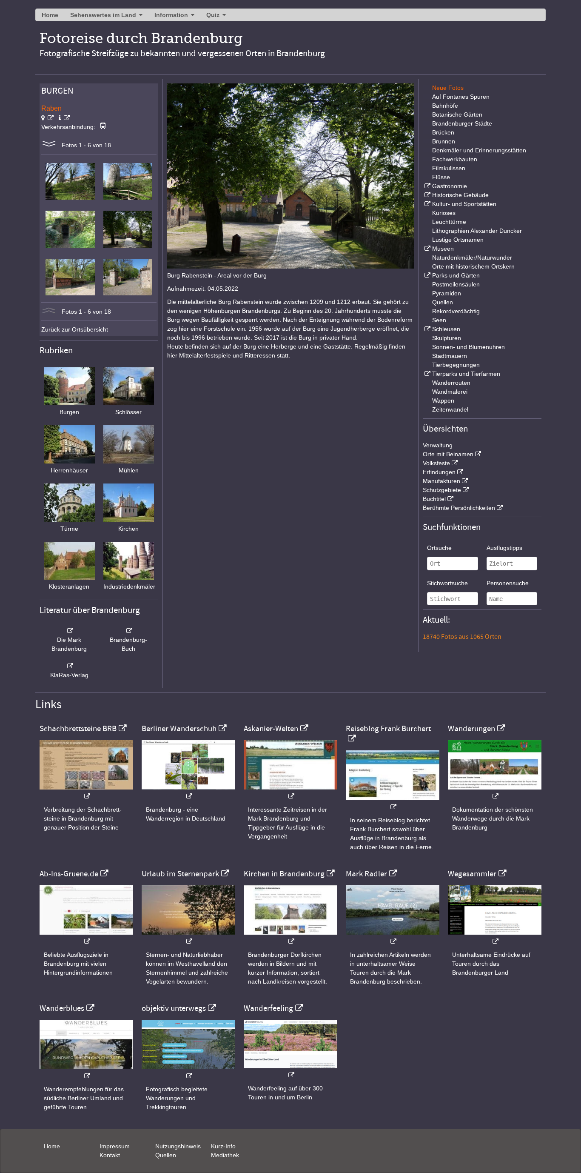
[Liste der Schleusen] (426, 329)
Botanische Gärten (457, 114)
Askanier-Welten (271, 729)
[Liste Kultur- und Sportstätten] (426, 203)
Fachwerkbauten (454, 159)
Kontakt (110, 1155)
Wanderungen (471, 729)
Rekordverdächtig (456, 311)
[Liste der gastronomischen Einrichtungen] (426, 186)
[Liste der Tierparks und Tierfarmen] (426, 373)
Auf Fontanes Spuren (461, 96)
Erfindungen (439, 472)
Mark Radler (366, 874)
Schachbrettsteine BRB (78, 729)
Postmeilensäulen (456, 284)
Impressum (115, 1146)
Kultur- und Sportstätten (464, 203)
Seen (439, 320)
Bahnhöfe (445, 105)
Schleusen (446, 329)
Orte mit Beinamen (448, 454)
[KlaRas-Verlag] (69, 666)
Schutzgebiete (442, 489)
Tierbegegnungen (456, 364)
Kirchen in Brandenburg (284, 874)
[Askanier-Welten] (290, 792)
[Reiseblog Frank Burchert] (392, 802)
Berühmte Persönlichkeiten (459, 507)
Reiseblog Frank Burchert (388, 729)
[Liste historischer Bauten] (426, 195)
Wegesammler (472, 874)
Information (171, 14)
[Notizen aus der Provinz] (392, 937)
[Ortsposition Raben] (47, 118)
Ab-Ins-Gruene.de (69, 874)
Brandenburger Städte (462, 123)
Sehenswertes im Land (103, 14)
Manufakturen (441, 481)
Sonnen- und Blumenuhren (468, 346)
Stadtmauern (449, 355)
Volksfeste (436, 463)
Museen (443, 248)
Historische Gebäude (460, 195)
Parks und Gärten (456, 275)
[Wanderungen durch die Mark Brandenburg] (494, 792)
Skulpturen (446, 338)
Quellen (442, 302)
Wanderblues (62, 1008)
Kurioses (444, 212)
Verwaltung (438, 445)
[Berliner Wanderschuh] (188, 792)
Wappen (443, 400)
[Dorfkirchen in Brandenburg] (290, 937)
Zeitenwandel (450, 409)
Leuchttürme (449, 221)
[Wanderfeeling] (290, 1071)
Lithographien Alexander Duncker (477, 230)
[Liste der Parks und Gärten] (426, 275)
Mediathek (225, 1155)
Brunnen (443, 141)
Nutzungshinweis (178, 1146)
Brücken (443, 132)
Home (50, 14)
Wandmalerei (449, 391)
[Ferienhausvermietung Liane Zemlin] (188, 937)
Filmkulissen (448, 168)
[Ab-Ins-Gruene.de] (86, 937)
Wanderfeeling (268, 1008)
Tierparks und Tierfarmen (466, 373)
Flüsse (441, 177)
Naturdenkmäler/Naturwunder (472, 257)
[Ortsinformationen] (64, 118)
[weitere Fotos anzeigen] (49, 145)
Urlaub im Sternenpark (180, 874)
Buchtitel (434, 498)
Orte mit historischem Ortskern (473, 266)
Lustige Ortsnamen (458, 239)
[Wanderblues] (86, 1071)
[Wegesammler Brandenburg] (494, 937)
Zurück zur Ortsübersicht (74, 329)
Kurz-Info (223, 1146)
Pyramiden (446, 293)
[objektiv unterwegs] (188, 1071)
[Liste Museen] (426, 248)
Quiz (212, 14)
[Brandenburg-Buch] (129, 631)
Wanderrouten (451, 382)
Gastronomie (449, 186)
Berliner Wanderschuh (179, 729)
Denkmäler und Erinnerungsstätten (479, 150)
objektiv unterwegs (174, 1008)
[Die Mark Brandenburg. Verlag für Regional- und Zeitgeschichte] (69, 631)
